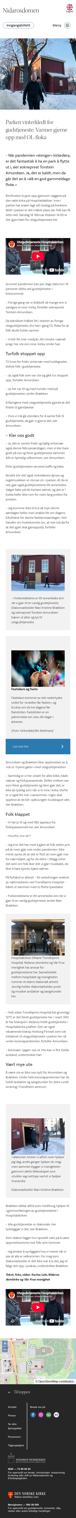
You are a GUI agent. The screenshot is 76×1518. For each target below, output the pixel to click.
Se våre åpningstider (15, 1426)
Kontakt (12, 1407)
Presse (12, 1415)
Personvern (14, 1436)
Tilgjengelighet (16, 1445)
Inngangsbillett (18, 25)
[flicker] (56, 1415)
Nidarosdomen (21, 10)
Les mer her (21, 747)
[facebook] (33, 1415)
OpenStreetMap (48, 1381)
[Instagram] (41, 1415)
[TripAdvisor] (49, 1415)
